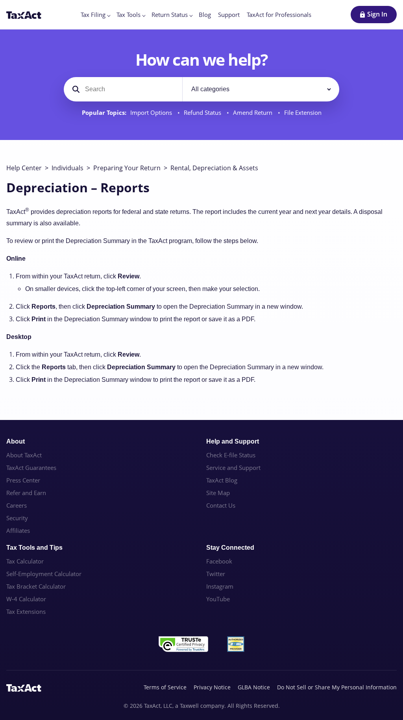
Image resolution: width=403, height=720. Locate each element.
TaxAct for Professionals (279, 14)
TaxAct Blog (221, 480)
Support (229, 14)
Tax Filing (93, 14)
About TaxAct (24, 455)
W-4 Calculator (26, 599)
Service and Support (233, 467)
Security (17, 518)
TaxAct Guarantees (31, 467)
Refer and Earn (26, 493)
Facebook (219, 561)
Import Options (152, 113)
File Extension (303, 113)
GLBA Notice (254, 687)
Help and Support (232, 441)
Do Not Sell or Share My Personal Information (337, 687)
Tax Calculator (25, 561)
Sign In (377, 14)
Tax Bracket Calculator (36, 586)
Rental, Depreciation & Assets (214, 168)
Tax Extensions (26, 611)
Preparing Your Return (127, 168)
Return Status (170, 14)
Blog (205, 14)
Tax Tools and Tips (34, 547)
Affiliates (18, 530)
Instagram (219, 586)
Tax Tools (128, 14)
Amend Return (253, 113)
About (15, 441)
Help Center (24, 168)
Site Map (218, 493)
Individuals (67, 168)
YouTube (218, 599)
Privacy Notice (212, 687)
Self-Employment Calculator (43, 574)
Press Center (23, 480)
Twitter (215, 574)
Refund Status (203, 113)
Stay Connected (230, 547)
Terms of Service (165, 687)
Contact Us (220, 505)
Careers (16, 505)
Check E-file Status (230, 455)
